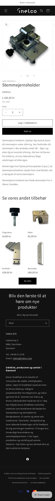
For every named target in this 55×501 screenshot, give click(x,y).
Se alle (27, 281)
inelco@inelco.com (22, 358)
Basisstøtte (32, 268)
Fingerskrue (7, 232)
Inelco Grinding (16, 473)
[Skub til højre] (34, 75)
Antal (4, 106)
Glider (30, 232)
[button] (6, 10)
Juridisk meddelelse (38, 483)
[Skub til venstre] (21, 75)
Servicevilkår (44, 478)
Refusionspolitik (44, 473)
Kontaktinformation (20, 483)
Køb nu (27, 131)
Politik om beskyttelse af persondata (22, 478)
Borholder (6, 268)
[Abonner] (46, 323)
